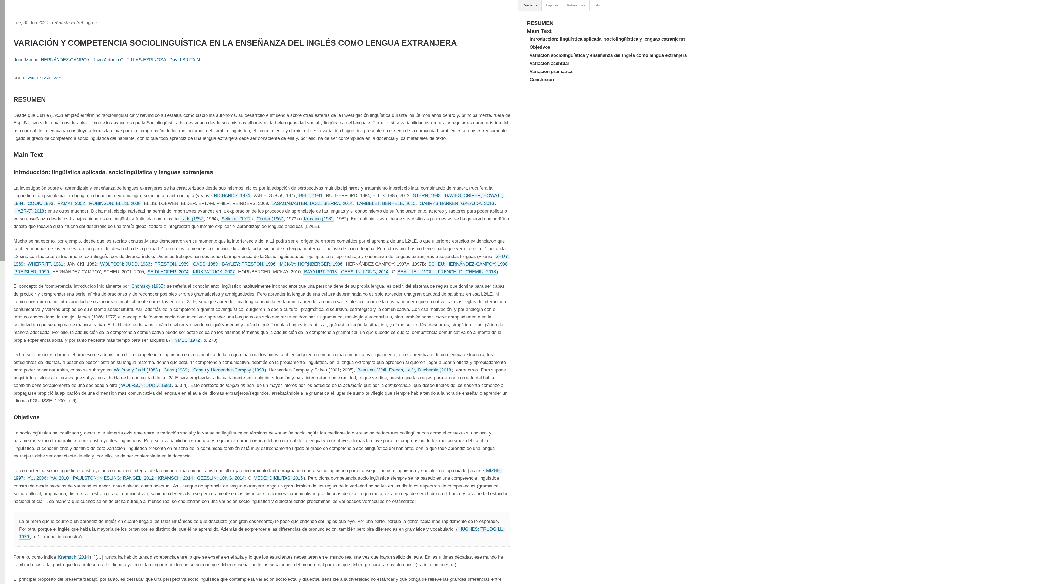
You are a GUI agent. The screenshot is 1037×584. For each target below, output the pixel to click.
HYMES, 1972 (185, 340)
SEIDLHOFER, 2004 (167, 271)
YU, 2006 (37, 478)
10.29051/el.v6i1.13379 (42, 78)
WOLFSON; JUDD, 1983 (125, 264)
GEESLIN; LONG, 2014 (364, 271)
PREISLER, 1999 (31, 271)
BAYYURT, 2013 (320, 271)
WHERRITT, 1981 (45, 264)
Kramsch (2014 (73, 557)
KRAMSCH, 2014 (175, 478)
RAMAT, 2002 (71, 203)
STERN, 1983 (426, 195)
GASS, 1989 (205, 264)
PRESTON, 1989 (171, 264)
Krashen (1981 (318, 218)
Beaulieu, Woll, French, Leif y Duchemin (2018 (404, 370)
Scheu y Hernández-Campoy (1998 (228, 370)
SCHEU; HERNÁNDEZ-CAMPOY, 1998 (467, 264)
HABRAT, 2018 (29, 211)
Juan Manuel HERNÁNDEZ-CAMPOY (52, 59)
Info (597, 5)
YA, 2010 (59, 478)
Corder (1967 (270, 218)
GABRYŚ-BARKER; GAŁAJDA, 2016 (457, 203)
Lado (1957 (192, 218)
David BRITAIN (184, 59)
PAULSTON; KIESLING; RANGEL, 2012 (113, 478)
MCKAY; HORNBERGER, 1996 (311, 264)
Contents (530, 5)
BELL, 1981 (310, 195)
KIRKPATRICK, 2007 (214, 271)
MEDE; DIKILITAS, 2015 (278, 478)
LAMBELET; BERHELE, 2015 (386, 203)
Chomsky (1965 (147, 286)
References (576, 5)
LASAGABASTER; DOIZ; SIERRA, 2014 (311, 203)
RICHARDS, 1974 (232, 195)
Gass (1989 (175, 370)
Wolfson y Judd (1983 (136, 370)
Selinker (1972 (236, 218)
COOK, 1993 (40, 203)
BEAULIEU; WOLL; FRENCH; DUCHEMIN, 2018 (447, 271)
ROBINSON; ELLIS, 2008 (114, 203)
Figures (552, 5)
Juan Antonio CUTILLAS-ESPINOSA (129, 59)
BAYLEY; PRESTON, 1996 (248, 264)
